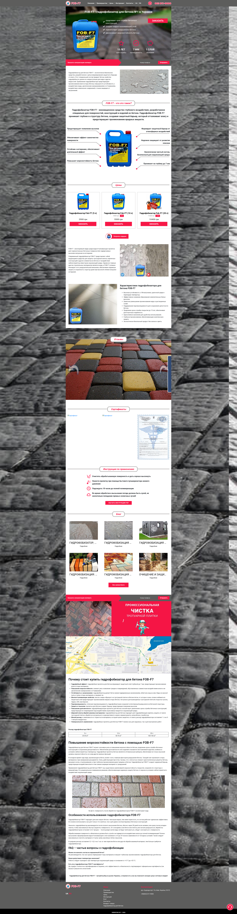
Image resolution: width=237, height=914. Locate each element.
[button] (74, 366)
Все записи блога (118, 579)
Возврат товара (108, 898)
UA (136, 3)
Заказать (157, 20)
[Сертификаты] (72, 410)
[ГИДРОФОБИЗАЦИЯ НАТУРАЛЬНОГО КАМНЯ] (118, 556)
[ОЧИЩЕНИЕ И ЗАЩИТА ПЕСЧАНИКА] (153, 556)
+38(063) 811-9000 (147, 888)
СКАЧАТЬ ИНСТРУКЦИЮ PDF (118, 497)
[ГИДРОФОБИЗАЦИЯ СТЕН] (153, 525)
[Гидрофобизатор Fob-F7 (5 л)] (83, 201)
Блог (105, 893)
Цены (111, 3)
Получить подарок (120, 236)
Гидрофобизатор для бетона (113, 900)
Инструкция (120, 3)
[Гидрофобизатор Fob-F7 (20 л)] (154, 201)
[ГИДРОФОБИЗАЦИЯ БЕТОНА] (118, 525)
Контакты (129, 3)
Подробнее (83, 541)
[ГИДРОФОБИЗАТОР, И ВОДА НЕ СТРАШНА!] (83, 525)
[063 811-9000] (163, 3)
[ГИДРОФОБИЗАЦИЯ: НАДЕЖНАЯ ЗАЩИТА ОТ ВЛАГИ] (83, 556)
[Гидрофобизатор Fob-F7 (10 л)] (118, 201)
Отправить (163, 62)
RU (140, 3)
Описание (91, 3)
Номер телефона (145, 62)
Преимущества (102, 3)
